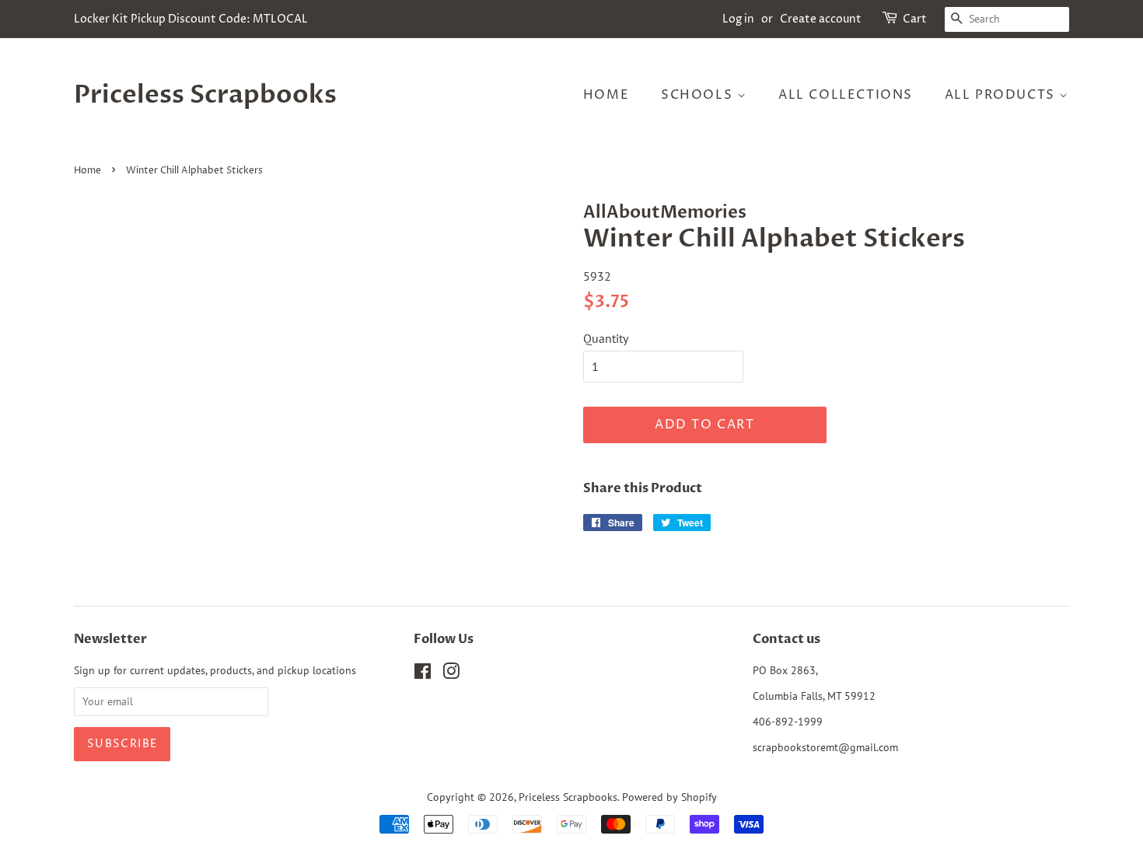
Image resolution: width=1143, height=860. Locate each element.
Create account (821, 19)
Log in (738, 19)
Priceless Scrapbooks (205, 95)
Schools (699, 94)
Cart (915, 19)
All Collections (845, 94)
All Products (1002, 94)
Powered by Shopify (669, 797)
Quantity (605, 338)
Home (606, 94)
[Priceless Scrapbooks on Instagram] (451, 674)
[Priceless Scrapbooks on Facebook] (423, 674)
